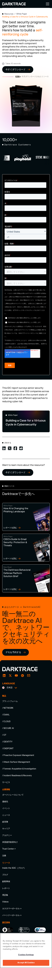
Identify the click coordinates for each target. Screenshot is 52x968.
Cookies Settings (26, 955)
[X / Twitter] (10, 676)
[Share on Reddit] (21, 448)
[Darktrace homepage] (23, 669)
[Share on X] (9, 448)
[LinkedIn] (4, 676)
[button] (47, 4)
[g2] (22, 676)
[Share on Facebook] (15, 448)
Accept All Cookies (25, 963)
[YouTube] (16, 676)
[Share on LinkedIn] (4, 448)
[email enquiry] (29, 676)
